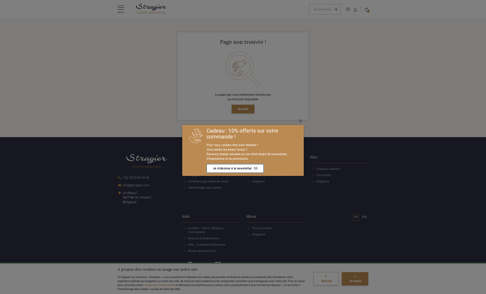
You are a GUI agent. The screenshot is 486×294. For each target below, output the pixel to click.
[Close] (300, 121)
